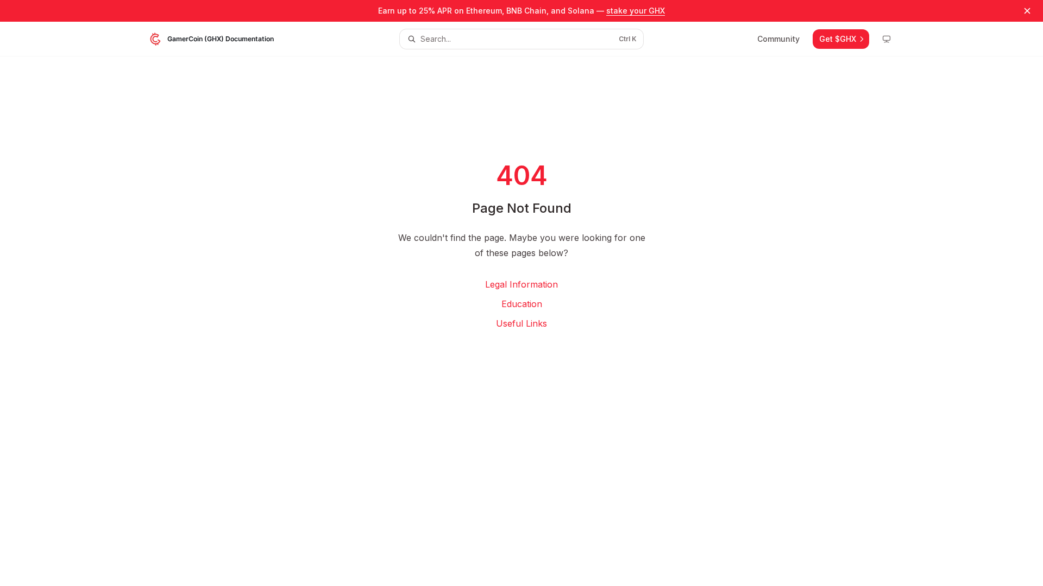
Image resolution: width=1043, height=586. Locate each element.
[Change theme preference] (886, 39)
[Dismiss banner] (1027, 11)
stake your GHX (635, 10)
